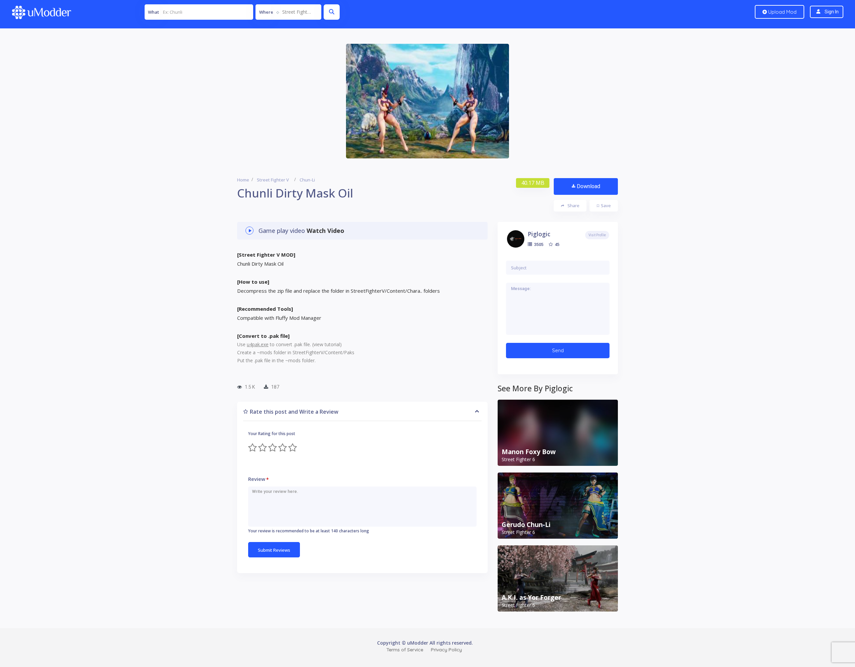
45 (556, 244)
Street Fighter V (273, 180)
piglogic (539, 234)
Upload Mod (782, 12)
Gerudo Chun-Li (526, 524)
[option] (427, 101)
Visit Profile (597, 235)
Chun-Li (307, 180)
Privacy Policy (446, 650)
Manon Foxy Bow (529, 451)
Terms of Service (404, 650)
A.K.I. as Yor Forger (531, 597)
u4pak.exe (258, 344)
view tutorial (327, 344)
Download (588, 186)
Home (243, 180)
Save (606, 206)
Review (258, 479)
